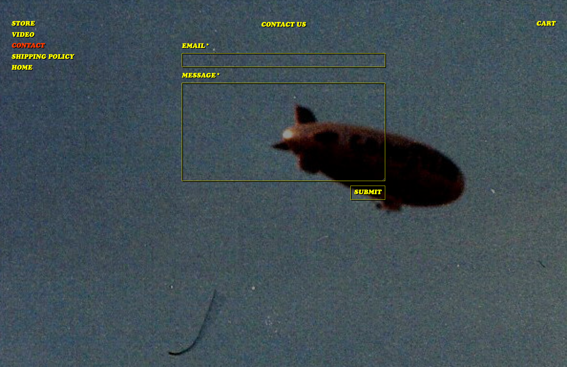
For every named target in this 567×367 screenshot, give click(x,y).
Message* (201, 76)
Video (22, 35)
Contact (28, 46)
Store (23, 24)
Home (21, 68)
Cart (546, 24)
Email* (196, 46)
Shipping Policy (42, 57)
